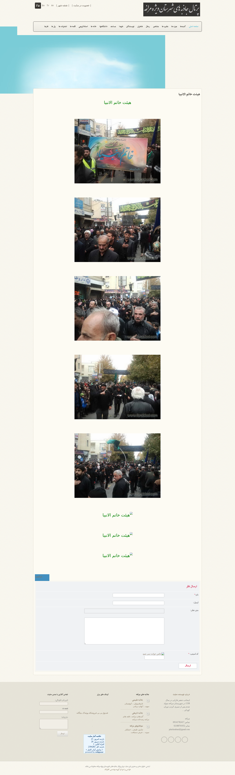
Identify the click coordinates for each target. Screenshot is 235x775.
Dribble (178, 740)
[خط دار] (94, 611)
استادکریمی (83, 26)
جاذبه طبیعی (137, 700)
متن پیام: (64, 717)
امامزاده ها (63, 26)
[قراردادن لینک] (120, 611)
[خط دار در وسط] (98, 611)
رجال (148, 26)
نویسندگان (130, 26)
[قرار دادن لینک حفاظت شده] (124, 611)
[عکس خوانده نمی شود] (153, 654)
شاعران (140, 26)
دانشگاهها (103, 26)
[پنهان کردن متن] (133, 611)
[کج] (90, 611)
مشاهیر (156, 26)
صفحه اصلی (193, 26)
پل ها (53, 26)
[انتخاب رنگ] (128, 611)
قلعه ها (73, 26)
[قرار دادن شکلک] (116, 611)
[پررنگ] (86, 611)
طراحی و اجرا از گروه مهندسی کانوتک (117, 769)
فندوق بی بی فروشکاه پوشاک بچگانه (92, 709)
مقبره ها (165, 26)
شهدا (121, 26)
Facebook (171, 740)
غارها (46, 26)
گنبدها (183, 26)
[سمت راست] (111, 611)
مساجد (113, 26)
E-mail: (65, 708)
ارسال (63, 733)
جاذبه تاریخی (137, 713)
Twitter (164, 740)
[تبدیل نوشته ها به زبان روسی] (140, 611)
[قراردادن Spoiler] (144, 611)
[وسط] (107, 611)
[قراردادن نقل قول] (136, 611)
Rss (185, 740)
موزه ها (174, 26)
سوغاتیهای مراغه (136, 726)
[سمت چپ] (103, 611)
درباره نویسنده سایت (181, 694)
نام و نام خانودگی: (61, 700)
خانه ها (94, 26)
